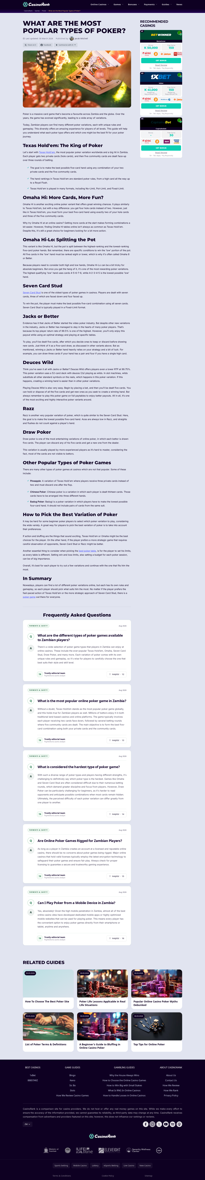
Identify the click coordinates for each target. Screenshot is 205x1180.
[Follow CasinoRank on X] (159, 1124)
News (179, 4)
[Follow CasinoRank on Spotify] (172, 1124)
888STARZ (33, 1080)
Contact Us (171, 1080)
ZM (26, 1124)
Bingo (72, 1075)
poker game (29, 597)
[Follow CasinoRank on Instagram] (152, 1124)
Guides (165, 4)
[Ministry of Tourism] (51, 1150)
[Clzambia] (84, 1150)
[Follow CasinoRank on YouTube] (166, 1124)
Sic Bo (72, 1085)
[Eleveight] (109, 1150)
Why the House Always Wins (124, 1075)
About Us (171, 1075)
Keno (72, 1080)
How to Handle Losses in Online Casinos (124, 1095)
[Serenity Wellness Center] (138, 1150)
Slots (72, 1090)
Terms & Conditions (62, 1175)
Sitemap (148, 1175)
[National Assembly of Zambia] (68, 1150)
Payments (149, 4)
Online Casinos (98, 4)
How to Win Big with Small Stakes (124, 1085)
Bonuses (132, 4)
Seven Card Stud (32, 292)
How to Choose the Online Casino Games (124, 1080)
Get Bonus (161, 60)
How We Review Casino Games (72, 1095)
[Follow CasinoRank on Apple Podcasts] (179, 1124)
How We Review (171, 1085)
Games (117, 4)
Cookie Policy (108, 1175)
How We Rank (171, 1090)
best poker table (87, 550)
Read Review (161, 65)
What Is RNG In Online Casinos (124, 1090)
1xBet (33, 1075)
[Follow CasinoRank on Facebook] (145, 1124)
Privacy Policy (171, 1095)
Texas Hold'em (47, 152)
